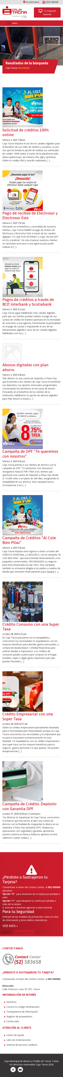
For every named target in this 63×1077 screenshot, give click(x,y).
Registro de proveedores (19, 1016)
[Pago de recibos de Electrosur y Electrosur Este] (22, 190)
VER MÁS (10, 926)
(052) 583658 (52, 2)
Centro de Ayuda (15, 1035)
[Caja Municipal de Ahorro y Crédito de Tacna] (14, 12)
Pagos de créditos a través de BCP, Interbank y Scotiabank (28, 301)
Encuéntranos (32, 2)
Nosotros (11, 1001)
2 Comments (34, 814)
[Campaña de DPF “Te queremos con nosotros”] (22, 428)
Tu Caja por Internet (49, 12)
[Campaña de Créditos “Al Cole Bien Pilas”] (22, 515)
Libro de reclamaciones (18, 1039)
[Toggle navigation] (12, 23)
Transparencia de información (22, 1011)
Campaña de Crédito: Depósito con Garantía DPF (29, 806)
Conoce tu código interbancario (22, 1006)
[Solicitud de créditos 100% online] (22, 107)
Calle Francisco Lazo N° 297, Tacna (21, 989)
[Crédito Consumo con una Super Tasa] (22, 601)
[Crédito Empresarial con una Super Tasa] (22, 691)
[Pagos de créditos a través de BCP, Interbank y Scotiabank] (22, 276)
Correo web (12, 1021)
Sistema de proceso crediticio (21, 1044)
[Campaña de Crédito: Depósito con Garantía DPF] (22, 781)
